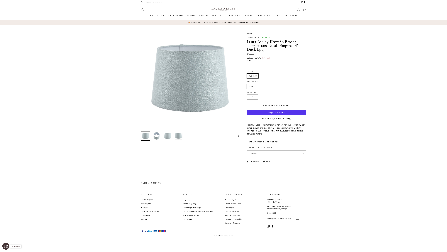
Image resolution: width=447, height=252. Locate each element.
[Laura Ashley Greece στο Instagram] (268, 226)
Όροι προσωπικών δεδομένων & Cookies (198, 211)
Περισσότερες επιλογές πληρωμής (276, 118)
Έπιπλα (277, 15)
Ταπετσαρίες (229, 207)
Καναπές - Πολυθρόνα (233, 215)
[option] (223, 22)
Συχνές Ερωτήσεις (189, 200)
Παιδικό (248, 15)
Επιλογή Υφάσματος (232, 211)
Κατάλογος (291, 15)
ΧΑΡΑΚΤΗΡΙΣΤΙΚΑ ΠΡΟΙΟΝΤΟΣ (264, 142)
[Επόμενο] (237, 136)
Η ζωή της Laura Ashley (150, 211)
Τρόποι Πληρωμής (189, 204)
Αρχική (249, 33)
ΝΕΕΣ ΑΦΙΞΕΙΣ (157, 15)
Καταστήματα (146, 2)
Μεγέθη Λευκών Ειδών (233, 204)
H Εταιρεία (144, 207)
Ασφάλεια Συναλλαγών (191, 215)
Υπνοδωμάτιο (176, 15)
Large (251, 86)
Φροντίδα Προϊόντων (260, 148)
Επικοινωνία (157, 2)
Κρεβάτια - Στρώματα (232, 223)
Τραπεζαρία (218, 15)
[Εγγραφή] (297, 218)
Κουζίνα (204, 15)
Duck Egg (253, 76)
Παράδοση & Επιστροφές (192, 207)
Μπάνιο (191, 15)
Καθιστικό (234, 15)
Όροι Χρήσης (188, 219)
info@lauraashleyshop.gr (277, 209)
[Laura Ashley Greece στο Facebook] (272, 226)
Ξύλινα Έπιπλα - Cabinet (234, 219)
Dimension (252, 82)
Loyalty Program (147, 200)
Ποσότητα (252, 92)
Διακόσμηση (263, 15)
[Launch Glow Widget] (5, 246)
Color (250, 71)
